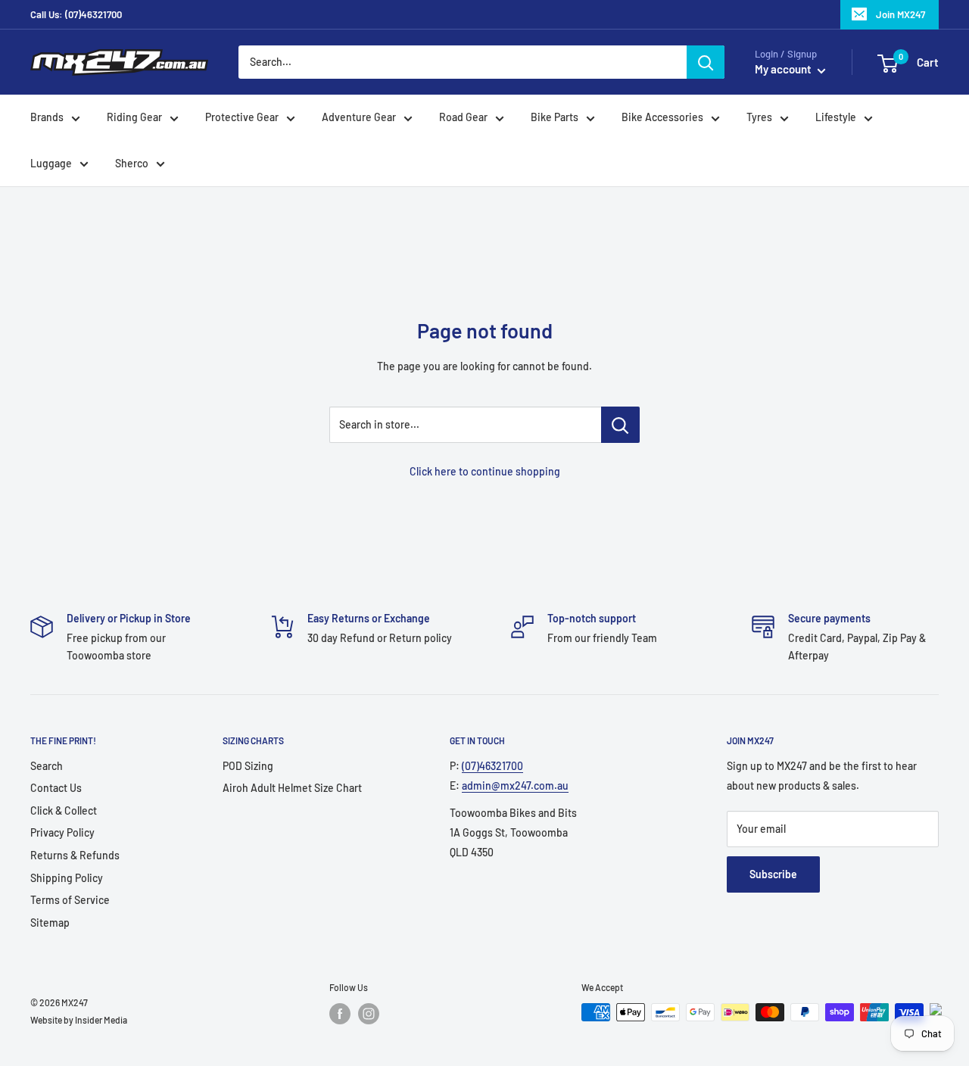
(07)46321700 (492, 765)
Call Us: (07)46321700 (76, 14)
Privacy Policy (62, 832)
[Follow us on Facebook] (340, 1013)
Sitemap (50, 922)
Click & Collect (63, 810)
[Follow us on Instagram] (368, 1013)
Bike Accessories (662, 117)
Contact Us (56, 787)
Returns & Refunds (75, 855)
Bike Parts (554, 117)
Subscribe (773, 874)
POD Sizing (248, 765)
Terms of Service (70, 899)
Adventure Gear (359, 117)
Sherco (131, 163)
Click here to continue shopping (485, 471)
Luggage (51, 163)
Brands (47, 117)
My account (784, 69)
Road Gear (463, 117)
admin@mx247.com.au (515, 785)
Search (46, 765)
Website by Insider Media (78, 1020)
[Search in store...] (620, 425)
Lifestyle (835, 117)
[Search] (705, 62)
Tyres (759, 117)
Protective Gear (242, 117)
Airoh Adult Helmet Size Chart (292, 787)
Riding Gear (134, 117)
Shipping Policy (66, 877)
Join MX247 (900, 14)
